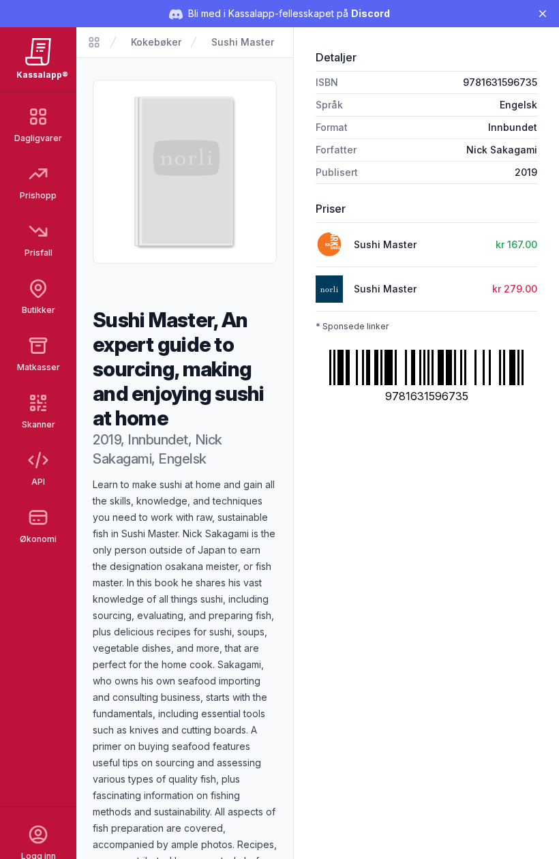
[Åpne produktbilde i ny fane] (185, 172)
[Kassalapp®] (94, 42)
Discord (370, 13)
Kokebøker (156, 42)
